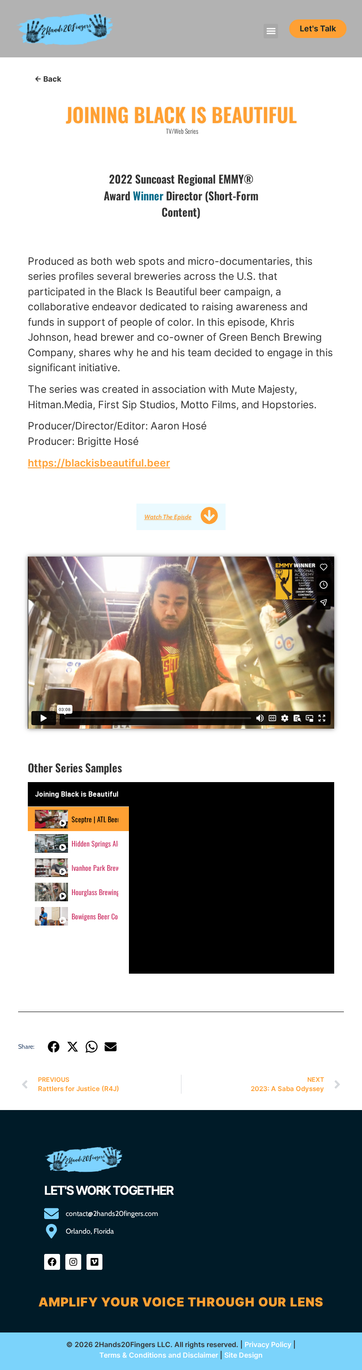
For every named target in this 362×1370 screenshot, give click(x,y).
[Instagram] (73, 1262)
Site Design (243, 1355)
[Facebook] (52, 1262)
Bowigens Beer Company (95, 916)
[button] (271, 31)
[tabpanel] (231, 878)
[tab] (78, 819)
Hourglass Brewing (95, 892)
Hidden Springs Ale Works (95, 843)
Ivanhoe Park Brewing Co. (95, 867)
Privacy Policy (268, 1344)
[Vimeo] (94, 1262)
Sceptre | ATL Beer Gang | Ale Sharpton (95, 819)
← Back (47, 79)
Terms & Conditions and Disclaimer (158, 1355)
